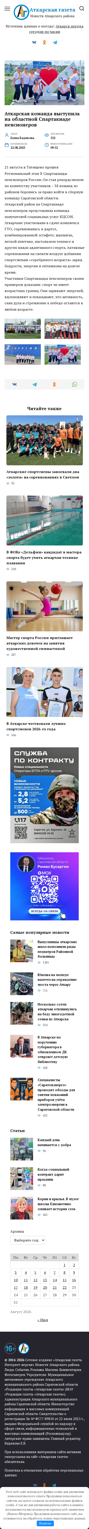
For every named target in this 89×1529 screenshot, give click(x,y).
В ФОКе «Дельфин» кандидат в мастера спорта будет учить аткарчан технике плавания (43, 557)
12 (35, 1279)
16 (74, 1279)
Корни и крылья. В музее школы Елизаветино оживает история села (58, 1204)
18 (26, 1287)
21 (55, 1287)
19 (35, 1287)
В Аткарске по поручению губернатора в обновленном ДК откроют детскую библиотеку (53, 1049)
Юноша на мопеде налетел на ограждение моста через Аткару (57, 980)
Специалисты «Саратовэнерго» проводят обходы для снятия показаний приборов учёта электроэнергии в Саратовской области (56, 1095)
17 (16, 1287)
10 (16, 1279)
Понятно (45, 1523)
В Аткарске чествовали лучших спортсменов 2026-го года (36, 726)
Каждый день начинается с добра (54, 1142)
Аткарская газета (52, 9)
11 (26, 1279)
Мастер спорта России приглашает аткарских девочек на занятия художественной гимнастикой (39, 643)
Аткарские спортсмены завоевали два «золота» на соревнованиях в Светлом (42, 474)
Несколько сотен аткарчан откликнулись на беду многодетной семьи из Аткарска (57, 1011)
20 (45, 1287)
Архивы (17, 1231)
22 (65, 1287)
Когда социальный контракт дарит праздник (53, 1174)
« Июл (42, 1319)
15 (65, 1279)
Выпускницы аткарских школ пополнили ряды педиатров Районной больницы (57, 949)
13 (45, 1279)
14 (55, 1279)
